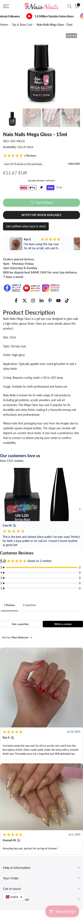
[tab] (9, 605)
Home (4, 24)
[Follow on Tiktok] (67, 300)
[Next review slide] (77, 244)
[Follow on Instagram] (33, 300)
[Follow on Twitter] (24, 300)
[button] (41, 704)
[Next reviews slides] (80, 509)
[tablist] (41, 605)
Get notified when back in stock (26, 226)
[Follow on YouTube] (58, 300)
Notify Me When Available (41, 215)
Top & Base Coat (22, 24)
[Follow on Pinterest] (50, 300)
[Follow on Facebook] (16, 300)
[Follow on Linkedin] (41, 300)
